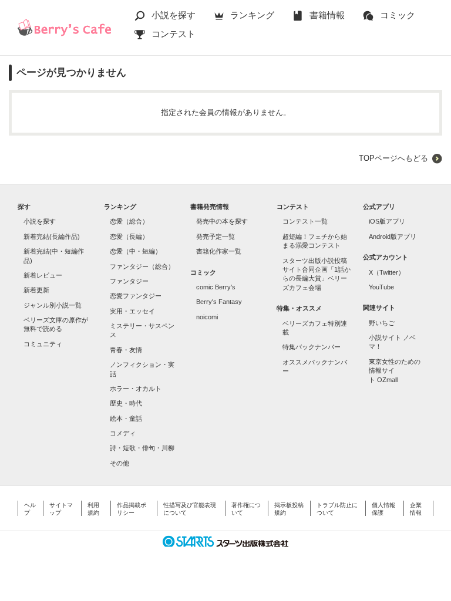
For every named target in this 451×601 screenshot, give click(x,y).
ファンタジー (129, 281)
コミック (397, 15)
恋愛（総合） (129, 221)
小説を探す (174, 15)
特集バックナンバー (311, 346)
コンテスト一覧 (305, 221)
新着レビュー (42, 275)
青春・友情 (126, 349)
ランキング (252, 15)
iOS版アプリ (387, 221)
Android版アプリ (392, 236)
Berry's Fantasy (219, 301)
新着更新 (36, 289)
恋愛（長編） (129, 236)
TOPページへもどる (393, 158)
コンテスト (174, 34)
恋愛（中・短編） (135, 251)
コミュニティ (42, 343)
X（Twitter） (387, 272)
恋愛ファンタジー (135, 295)
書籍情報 (327, 15)
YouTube (381, 287)
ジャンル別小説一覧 (52, 305)
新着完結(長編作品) (51, 236)
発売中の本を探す (222, 221)
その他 (119, 463)
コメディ (123, 433)
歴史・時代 (126, 403)
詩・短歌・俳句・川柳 (142, 447)
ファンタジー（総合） (142, 266)
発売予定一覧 (215, 236)
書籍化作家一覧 (218, 251)
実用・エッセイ (132, 311)
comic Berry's (215, 287)
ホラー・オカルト (135, 388)
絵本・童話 (126, 418)
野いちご (382, 322)
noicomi (207, 316)
